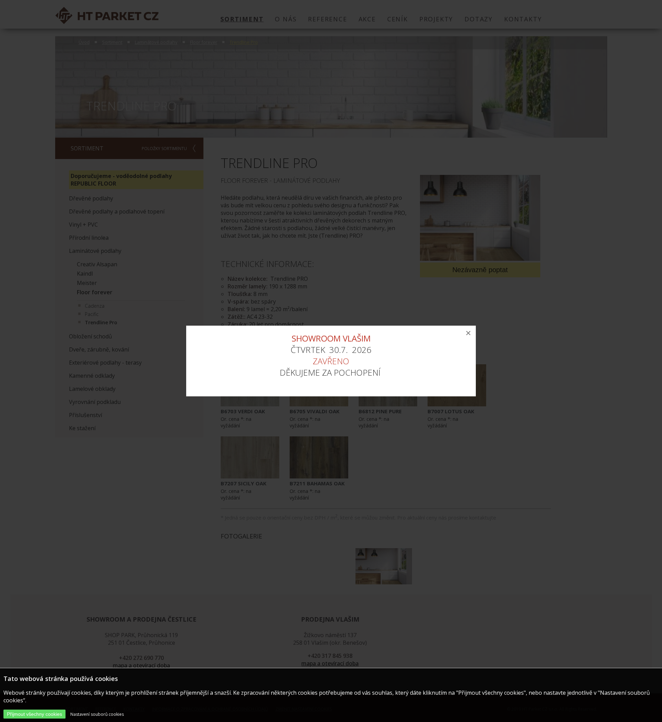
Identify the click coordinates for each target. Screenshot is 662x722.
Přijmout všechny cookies (34, 714)
